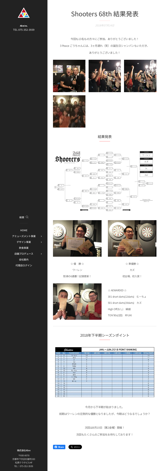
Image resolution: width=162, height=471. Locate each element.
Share (61, 447)
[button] (24, 217)
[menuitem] (24, 230)
